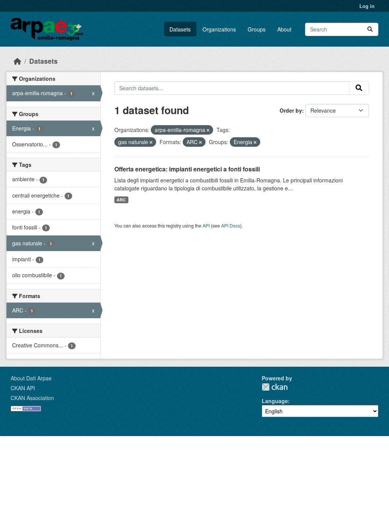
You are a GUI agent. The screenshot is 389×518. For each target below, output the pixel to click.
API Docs (230, 225)
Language (275, 401)
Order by (291, 110)
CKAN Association (32, 398)
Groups (257, 29)
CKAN (275, 387)
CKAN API (23, 388)
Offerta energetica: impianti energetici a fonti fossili (187, 169)
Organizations (219, 29)
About (284, 29)
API (206, 225)
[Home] (17, 61)
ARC (121, 199)
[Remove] (208, 130)
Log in (367, 5)
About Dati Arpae (31, 378)
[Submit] (370, 29)
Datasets (180, 29)
